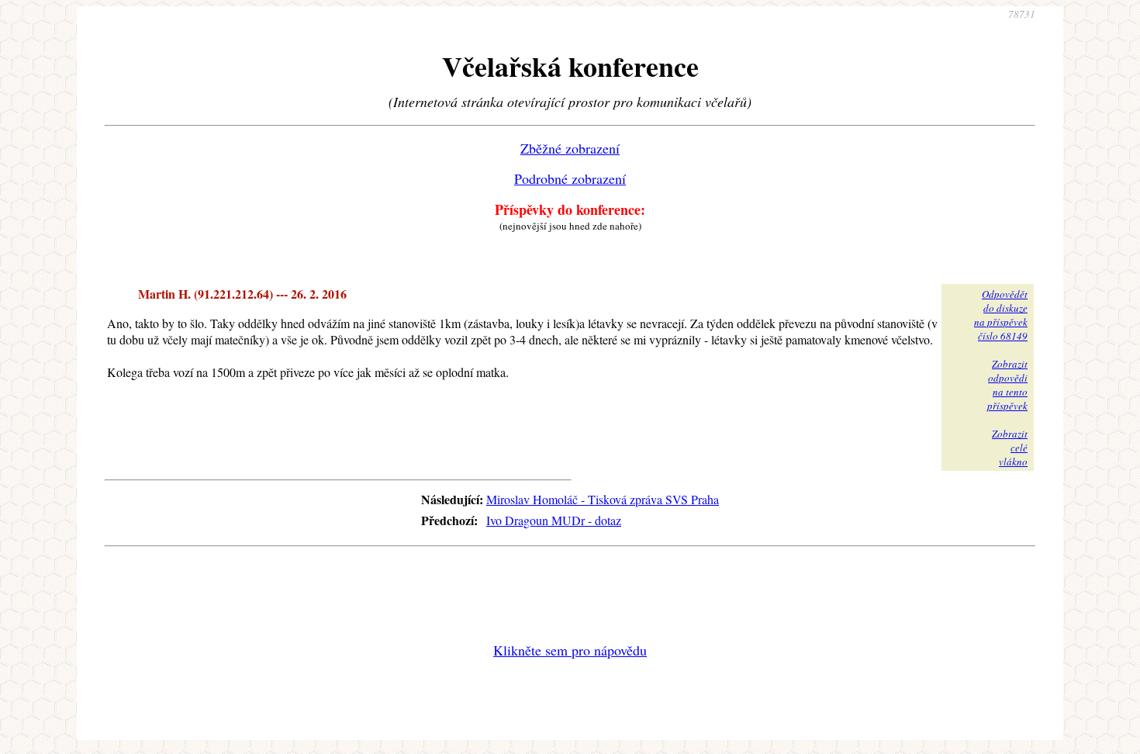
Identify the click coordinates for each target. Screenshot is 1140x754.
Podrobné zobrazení (570, 178)
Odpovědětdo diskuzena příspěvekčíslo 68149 (1001, 315)
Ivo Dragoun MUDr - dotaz (553, 520)
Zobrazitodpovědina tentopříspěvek (1007, 385)
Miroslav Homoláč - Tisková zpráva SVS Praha (602, 499)
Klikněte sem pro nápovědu (570, 650)
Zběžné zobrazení (570, 148)
